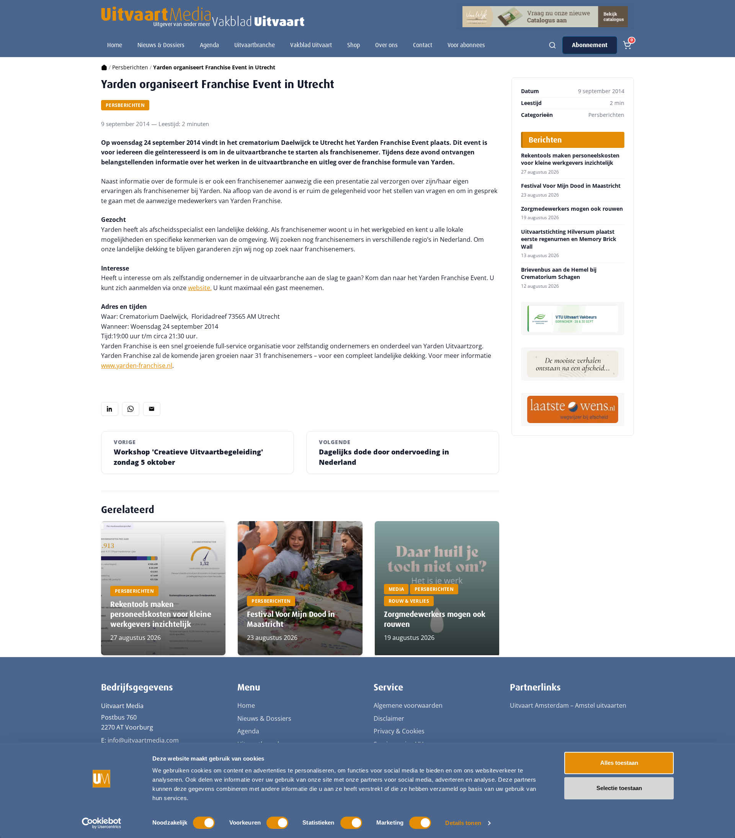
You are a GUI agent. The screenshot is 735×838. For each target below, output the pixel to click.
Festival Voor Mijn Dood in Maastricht (571, 186)
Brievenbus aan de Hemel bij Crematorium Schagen (558, 273)
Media (396, 589)
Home (114, 45)
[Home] (104, 67)
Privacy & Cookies (399, 731)
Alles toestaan (619, 762)
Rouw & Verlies (409, 601)
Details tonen (463, 823)
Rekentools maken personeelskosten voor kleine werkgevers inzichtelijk (160, 614)
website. (200, 288)
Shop (353, 45)
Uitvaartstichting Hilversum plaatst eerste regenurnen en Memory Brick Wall (568, 239)
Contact (422, 45)
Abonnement (590, 45)
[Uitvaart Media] (202, 17)
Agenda (209, 45)
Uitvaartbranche (254, 45)
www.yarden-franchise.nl (136, 365)
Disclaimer (389, 718)
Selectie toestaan (619, 788)
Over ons (386, 45)
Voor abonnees (466, 45)
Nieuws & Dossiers (161, 45)
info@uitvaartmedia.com (143, 740)
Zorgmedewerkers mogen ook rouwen (572, 209)
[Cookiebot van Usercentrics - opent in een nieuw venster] (101, 823)
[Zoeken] (552, 45)
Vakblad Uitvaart (311, 45)
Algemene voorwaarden (408, 705)
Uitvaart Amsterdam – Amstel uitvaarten (568, 705)
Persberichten (130, 67)
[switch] (277, 823)
